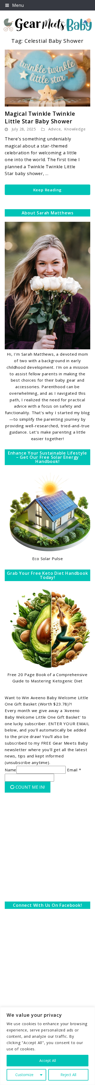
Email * (74, 769)
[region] (47, 1046)
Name (10, 769)
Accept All (47, 1060)
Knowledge (75, 129)
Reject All (68, 1074)
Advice (54, 129)
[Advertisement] (47, 848)
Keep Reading (47, 189)
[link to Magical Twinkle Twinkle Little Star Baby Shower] (47, 78)
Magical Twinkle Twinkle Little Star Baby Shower (40, 117)
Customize (24, 1074)
